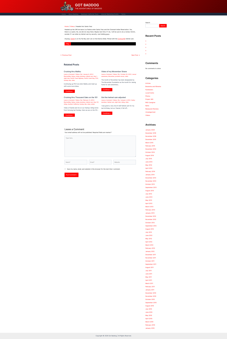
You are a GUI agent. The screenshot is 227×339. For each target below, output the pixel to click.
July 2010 (148, 309)
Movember (111, 76)
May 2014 (148, 165)
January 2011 (149, 290)
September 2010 (151, 302)
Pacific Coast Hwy (89, 78)
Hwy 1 (95, 76)
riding (65, 104)
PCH (96, 78)
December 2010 (150, 293)
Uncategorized (150, 112)
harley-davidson (80, 76)
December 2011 (150, 254)
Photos (147, 96)
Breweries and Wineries (153, 86)
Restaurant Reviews (152, 109)
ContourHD (121, 39)
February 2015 (150, 146)
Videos (77, 74)
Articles (148, 83)
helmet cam (89, 76)
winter (93, 104)
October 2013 (150, 184)
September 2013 (151, 187)
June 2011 (148, 274)
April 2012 (148, 242)
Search (147, 22)
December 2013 (150, 178)
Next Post (136, 55)
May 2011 (148, 277)
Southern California (73, 104)
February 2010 (150, 325)
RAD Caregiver (150, 102)
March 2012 (149, 245)
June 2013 (148, 197)
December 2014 (150, 149)
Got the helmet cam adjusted (113, 97)
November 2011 (150, 258)
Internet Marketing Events (109, 14)
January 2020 (150, 130)
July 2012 (148, 232)
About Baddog (73, 14)
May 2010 (148, 315)
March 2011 (149, 283)
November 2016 (150, 136)
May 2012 (148, 238)
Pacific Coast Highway (76, 78)
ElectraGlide (67, 76)
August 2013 (149, 190)
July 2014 (148, 159)
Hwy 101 (96, 102)
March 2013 (149, 206)
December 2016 (150, 133)
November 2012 (150, 219)
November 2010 (150, 296)
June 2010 (148, 312)
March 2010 (149, 322)
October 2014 (150, 152)
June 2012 (148, 235)
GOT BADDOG (87, 5)
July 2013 (148, 194)
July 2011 (148, 270)
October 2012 (150, 222)
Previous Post (65, 55)
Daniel (73, 39)
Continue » (69, 91)
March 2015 (149, 143)
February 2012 (150, 248)
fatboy (73, 76)
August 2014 (149, 155)
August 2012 (149, 229)
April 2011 (148, 280)
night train (67, 78)
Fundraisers (149, 90)
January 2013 (149, 213)
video (73, 80)
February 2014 (150, 171)
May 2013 (148, 200)
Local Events (149, 93)
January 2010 (149, 328)
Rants (147, 106)
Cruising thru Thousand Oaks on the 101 (80, 97)
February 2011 (150, 286)
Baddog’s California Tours (89, 14)
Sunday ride (67, 80)
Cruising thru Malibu (72, 71)
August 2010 (149, 306)
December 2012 (150, 216)
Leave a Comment (69, 74)
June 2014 (148, 162)
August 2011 (149, 267)
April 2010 (148, 318)
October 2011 (149, 261)
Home (64, 14)
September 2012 (151, 226)
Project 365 (149, 99)
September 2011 (150, 264)
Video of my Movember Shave (114, 71)
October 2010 (150, 299)
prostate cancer (119, 76)
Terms (123, 14)
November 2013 (150, 181)
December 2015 (150, 139)
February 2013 (150, 210)
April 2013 (148, 203)
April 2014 (148, 168)
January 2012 (149, 251)
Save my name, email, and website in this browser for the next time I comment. (93, 169)
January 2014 (149, 174)
